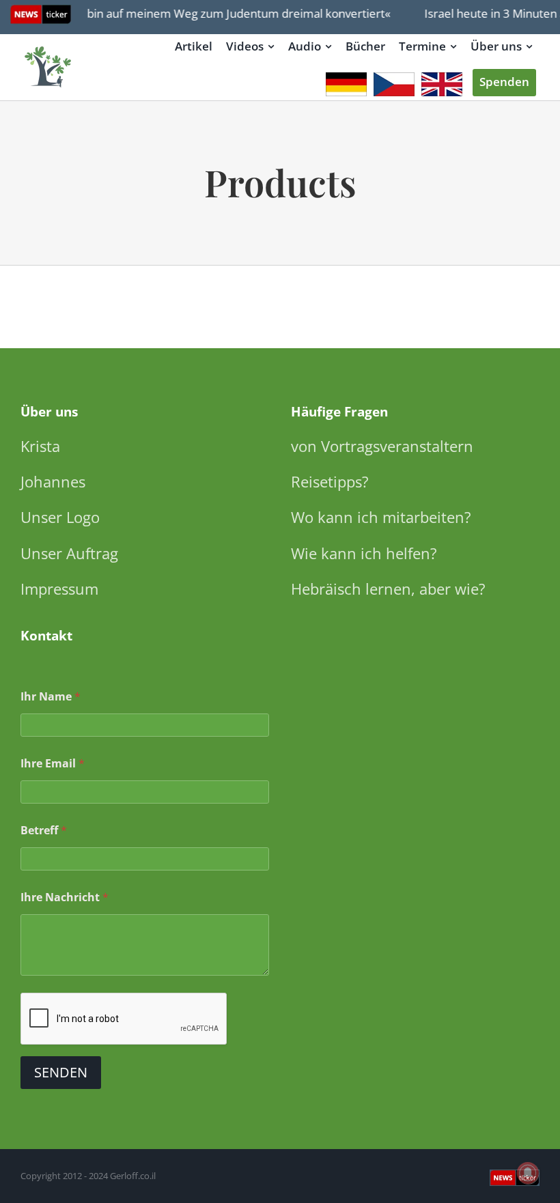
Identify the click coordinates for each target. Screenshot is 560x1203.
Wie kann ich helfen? (364, 553)
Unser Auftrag (69, 553)
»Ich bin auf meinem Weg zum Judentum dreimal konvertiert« (220, 13)
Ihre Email (52, 763)
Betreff (43, 830)
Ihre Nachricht (64, 897)
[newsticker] (48, 47)
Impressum (59, 588)
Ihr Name (50, 696)
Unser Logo (60, 517)
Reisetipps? (330, 481)
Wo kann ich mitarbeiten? (381, 517)
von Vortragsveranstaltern (382, 446)
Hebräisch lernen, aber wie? (388, 588)
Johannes (52, 481)
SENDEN (60, 1072)
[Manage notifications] (528, 1173)
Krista (40, 446)
